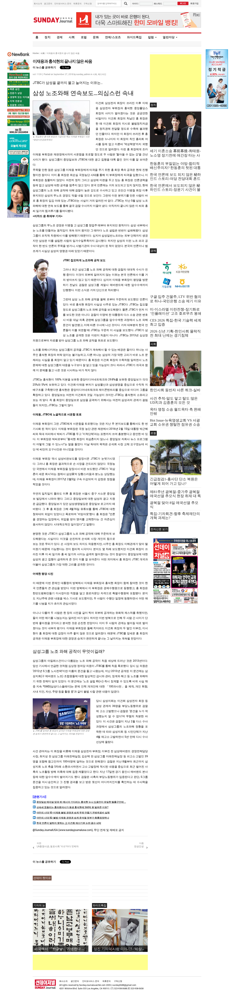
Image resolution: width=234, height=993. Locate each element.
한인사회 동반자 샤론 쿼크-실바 (175, 390)
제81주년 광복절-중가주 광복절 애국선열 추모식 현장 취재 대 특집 (175, 496)
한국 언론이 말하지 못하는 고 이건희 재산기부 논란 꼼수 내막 (68, 823)
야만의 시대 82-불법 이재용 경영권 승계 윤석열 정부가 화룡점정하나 (72, 817)
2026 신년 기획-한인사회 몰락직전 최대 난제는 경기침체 (175, 333)
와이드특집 (134, 37)
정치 (48, 37)
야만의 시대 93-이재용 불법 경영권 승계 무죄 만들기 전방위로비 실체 (73, 812)
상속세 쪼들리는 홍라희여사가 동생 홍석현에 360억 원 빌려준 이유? (72, 807)
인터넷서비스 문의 (62, 3)
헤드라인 (102, 74)
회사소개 (38, 3)
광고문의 (48, 3)
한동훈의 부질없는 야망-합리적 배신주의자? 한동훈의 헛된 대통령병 (175, 168)
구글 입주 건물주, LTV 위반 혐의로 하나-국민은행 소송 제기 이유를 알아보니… (175, 301)
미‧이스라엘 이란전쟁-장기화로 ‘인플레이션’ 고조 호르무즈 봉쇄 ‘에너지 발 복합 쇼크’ (175, 313)
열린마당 (169, 37)
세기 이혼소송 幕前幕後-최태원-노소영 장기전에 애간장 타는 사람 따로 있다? (175, 155)
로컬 (84, 37)
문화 (96, 37)
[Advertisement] (95, 962)
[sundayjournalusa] (53, 19)
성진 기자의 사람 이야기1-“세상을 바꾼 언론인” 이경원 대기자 (121, 948)
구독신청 (88, 3)
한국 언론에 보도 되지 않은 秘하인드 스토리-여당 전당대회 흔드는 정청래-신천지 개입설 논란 (175, 178)
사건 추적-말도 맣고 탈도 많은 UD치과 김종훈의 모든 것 (174, 400)
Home (36, 53)
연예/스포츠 (113, 37)
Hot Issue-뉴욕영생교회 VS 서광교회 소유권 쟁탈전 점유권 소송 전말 (175, 424)
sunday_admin (83, 74)
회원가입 (194, 3)
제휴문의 (77, 3)
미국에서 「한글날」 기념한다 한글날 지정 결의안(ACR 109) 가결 (61, 948)
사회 (72, 37)
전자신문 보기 (159, 529)
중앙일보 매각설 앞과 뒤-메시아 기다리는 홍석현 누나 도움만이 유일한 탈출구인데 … (81, 802)
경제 (60, 37)
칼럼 (151, 37)
